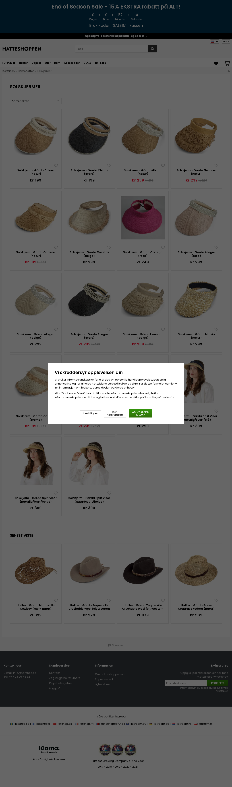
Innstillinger (90, 413)
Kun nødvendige (115, 413)
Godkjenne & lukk (140, 413)
